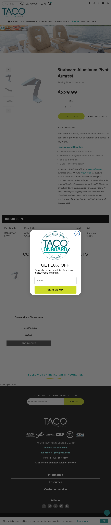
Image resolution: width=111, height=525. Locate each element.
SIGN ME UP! (55, 289)
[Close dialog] (77, 233)
